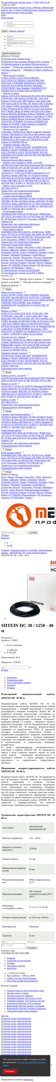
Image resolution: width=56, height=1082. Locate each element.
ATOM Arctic (32, 214)
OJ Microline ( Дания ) (22, 268)
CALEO (20, 78)
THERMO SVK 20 (29, 326)
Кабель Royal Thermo (19, 126)
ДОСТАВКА (37, 273)
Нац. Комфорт (23, 88)
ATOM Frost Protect (10, 165)
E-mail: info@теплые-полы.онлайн (27, 11)
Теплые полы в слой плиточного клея (25, 990)
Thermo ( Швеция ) (10, 250)
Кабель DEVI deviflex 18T (18, 103)
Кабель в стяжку (11, 93)
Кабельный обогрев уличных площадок (26, 1008)
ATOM (4, 147)
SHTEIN (28, 85)
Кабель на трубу (9, 383)
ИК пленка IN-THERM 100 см (24, 140)
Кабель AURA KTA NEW (33, 96)
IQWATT (41, 83)
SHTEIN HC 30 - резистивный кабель (28, 553)
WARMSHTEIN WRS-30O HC (16, 232)
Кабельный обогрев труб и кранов (24, 1003)
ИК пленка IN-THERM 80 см (30, 139)
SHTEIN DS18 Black (40, 323)
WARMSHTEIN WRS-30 (13, 214)
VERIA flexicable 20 (10, 321)
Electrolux (44, 295)
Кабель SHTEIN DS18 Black (37, 111)
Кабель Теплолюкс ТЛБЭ (30, 119)
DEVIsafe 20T (38, 216)
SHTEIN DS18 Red (10, 326)
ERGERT (34, 78)
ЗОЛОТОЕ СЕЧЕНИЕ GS (14, 331)
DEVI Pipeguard (35, 386)
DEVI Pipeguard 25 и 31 (38, 173)
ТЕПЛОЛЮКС (8, 88)
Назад (8, 289)
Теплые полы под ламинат (20, 995)
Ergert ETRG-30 (23, 216)
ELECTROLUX (9, 80)
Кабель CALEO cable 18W (14, 101)
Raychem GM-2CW (17, 219)
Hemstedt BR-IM (47, 326)
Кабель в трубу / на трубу (13, 375)
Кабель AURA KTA (10, 96)
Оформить (28, 1079)
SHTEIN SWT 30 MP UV (13, 183)
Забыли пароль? (17, 31)
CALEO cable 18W (33, 316)
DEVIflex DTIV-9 (9, 188)
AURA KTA (7, 313)
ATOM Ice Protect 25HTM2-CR (36, 389)
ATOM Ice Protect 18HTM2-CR (16, 175)
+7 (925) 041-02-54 (40, 2)
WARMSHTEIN (39, 88)
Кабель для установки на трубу (18, 170)
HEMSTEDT (30, 83)
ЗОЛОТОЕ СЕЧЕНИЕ (12, 83)
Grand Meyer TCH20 (11, 329)
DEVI (27, 78)
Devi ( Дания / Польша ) (12, 247)
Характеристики (15, 680)
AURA (4, 78)
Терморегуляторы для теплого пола (24, 998)
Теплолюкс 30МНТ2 (37, 219)
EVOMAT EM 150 (24, 91)
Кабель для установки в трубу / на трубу (22, 162)
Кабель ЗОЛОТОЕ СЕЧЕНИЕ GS (25, 120)
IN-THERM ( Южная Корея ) (23, 265)
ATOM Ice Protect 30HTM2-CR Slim (36, 201)
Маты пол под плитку (14, 75)
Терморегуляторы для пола (16, 144)
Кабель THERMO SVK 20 (40, 114)
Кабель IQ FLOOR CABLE (14, 124)
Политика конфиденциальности (22, 981)
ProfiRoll (26, 329)
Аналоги (11, 685)
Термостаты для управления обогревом (20, 191)
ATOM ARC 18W (39, 313)
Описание (12, 677)
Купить (4, 670)
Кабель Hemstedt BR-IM (12, 116)
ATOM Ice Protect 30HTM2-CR (29, 178)
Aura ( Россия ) (17, 260)
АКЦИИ (35, 270)
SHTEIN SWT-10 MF (19, 168)
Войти (4, 31)
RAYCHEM (17, 85)
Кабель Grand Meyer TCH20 (38, 116)
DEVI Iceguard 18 (44, 203)
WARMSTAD (7, 91)
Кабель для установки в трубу (17, 185)
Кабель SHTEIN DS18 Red (14, 114)
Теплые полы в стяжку (18, 993)
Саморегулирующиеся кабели (17, 196)
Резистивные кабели (13, 211)
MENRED (47, 155)
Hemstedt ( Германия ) (21, 255)
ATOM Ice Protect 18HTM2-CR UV (18, 203)
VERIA (18, 147)
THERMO (37, 85)
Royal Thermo (36, 334)
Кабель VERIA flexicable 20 (18, 106)
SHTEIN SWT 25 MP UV (37, 180)
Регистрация (7, 18)
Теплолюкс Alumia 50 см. (13, 132)
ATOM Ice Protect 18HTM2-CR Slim (18, 198)
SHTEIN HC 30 (28, 237)
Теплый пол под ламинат (15, 129)
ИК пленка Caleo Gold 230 (23, 137)
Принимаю (9, 1071)
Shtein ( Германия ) (29, 250)
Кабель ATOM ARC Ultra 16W (33, 98)
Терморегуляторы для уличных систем (26, 1001)
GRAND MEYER (35, 80)
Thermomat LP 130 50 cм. (21, 134)
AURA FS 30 (20, 173)
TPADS (14, 150)
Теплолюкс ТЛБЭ (39, 329)
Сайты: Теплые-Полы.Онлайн (21, 978)
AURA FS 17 (7, 173)
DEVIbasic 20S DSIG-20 (33, 234)
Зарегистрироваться (11, 53)
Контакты (12, 968)
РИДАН (37, 91)
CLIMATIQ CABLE (19, 334)
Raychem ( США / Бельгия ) (38, 247)
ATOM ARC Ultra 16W (12, 316)
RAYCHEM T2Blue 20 (18, 323)
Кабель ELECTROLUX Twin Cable (27, 108)
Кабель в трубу (8, 399)
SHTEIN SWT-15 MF (41, 168)
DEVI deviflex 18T (26, 318)
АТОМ (11, 78)
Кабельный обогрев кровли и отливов (25, 1006)
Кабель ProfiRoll (9, 119)
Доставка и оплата (16, 966)
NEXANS (6, 85)
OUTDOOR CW (35, 239)
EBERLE (21, 80)
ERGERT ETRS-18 (30, 321)
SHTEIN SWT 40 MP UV (38, 183)
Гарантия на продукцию (19, 960)
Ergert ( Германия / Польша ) (34, 252)
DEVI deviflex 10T (44, 318)
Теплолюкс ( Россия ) (31, 257)
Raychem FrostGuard (30, 165)
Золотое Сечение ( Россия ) (23, 262)
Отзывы (11, 688)
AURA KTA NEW (22, 313)
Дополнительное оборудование (16, 160)
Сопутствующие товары (19, 682)
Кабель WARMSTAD (37, 121)
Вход (3, 15)
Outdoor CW (7, 221)
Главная (5, 550)
